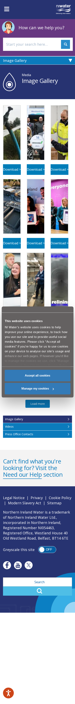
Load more (37, 404)
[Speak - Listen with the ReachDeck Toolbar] (8, 693)
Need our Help (22, 474)
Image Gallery (15, 60)
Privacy (37, 497)
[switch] (47, 549)
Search (37, 591)
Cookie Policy (60, 497)
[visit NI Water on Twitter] (29, 565)
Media (26, 75)
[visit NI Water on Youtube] (18, 565)
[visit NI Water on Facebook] (7, 565)
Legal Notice (14, 497)
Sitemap (54, 503)
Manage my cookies (35, 388)
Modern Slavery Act (24, 503)
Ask (65, 44)
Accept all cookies (37, 375)
